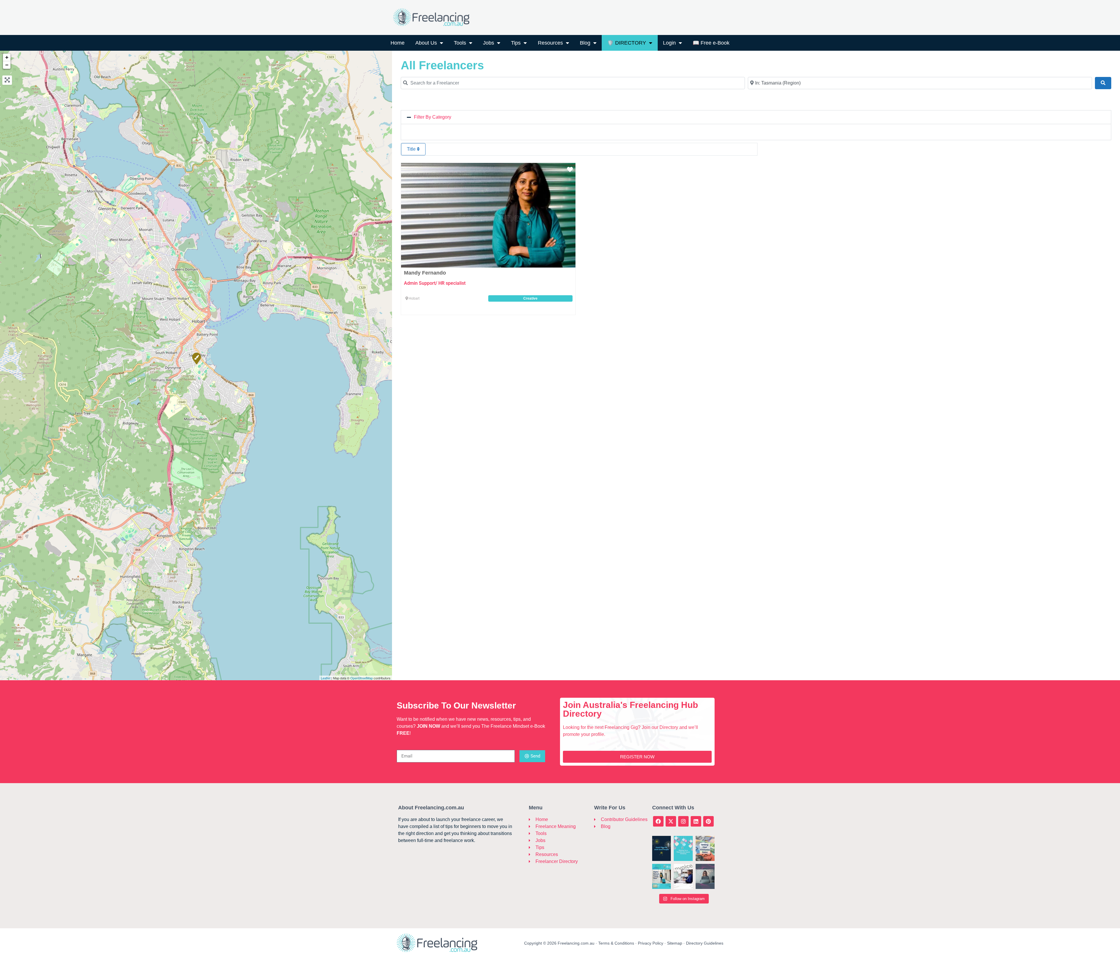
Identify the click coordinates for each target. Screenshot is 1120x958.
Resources (550, 43)
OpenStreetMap (361, 678)
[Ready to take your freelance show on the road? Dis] (661, 876)
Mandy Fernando (425, 273)
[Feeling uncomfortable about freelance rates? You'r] (705, 848)
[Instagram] (683, 821)
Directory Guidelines (704, 943)
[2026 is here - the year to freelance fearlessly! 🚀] (661, 848)
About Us (426, 43)
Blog (585, 43)
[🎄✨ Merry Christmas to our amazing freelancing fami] (683, 848)
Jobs (488, 43)
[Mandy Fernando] (196, 358)
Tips (516, 43)
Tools (460, 43)
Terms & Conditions (616, 943)
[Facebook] (658, 821)
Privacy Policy (650, 943)
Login (669, 43)
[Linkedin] (696, 821)
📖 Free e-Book (711, 43)
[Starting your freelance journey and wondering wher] (705, 876)
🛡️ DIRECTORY (626, 43)
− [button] (6, 65)
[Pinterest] (708, 821)
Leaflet (325, 678)
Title (412, 149)
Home (398, 43)
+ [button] (6, 57)
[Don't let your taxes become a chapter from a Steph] (683, 876)
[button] (756, 117)
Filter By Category (432, 117)
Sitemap (674, 943)
